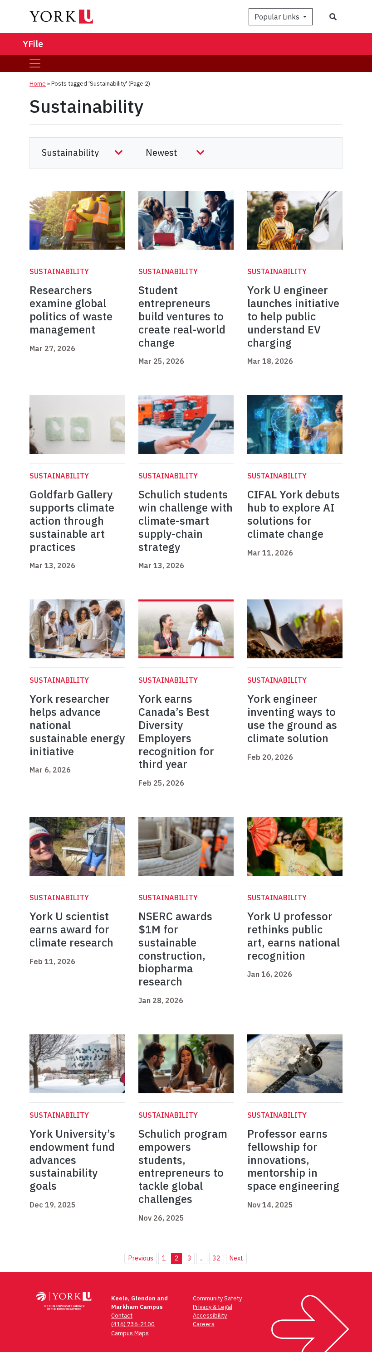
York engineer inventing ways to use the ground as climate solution (292, 718)
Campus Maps (130, 1333)
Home (37, 83)
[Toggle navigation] (35, 63)
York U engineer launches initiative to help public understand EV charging (293, 316)
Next (236, 1258)
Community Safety (217, 1298)
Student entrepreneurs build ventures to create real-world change (181, 316)
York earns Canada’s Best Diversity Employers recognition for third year (176, 731)
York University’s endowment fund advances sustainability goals (72, 1159)
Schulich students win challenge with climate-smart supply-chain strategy (185, 520)
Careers (204, 1324)
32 (216, 1258)
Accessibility (210, 1315)
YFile (33, 44)
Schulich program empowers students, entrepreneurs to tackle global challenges (182, 1166)
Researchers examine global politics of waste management (71, 309)
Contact (121, 1315)
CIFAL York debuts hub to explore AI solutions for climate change (293, 514)
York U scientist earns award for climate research (72, 929)
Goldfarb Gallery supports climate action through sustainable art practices (71, 520)
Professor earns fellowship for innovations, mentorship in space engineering (293, 1159)
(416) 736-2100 (133, 1324)
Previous (140, 1258)
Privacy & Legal (212, 1307)
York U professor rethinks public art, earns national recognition (293, 935)
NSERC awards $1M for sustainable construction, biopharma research (175, 949)
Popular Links (278, 16)
